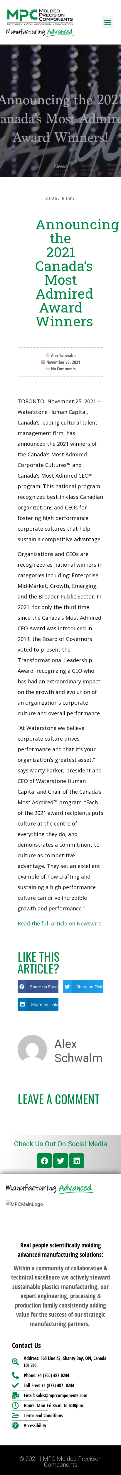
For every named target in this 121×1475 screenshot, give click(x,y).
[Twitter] (60, 1160)
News (68, 198)
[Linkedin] (76, 1160)
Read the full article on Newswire (59, 923)
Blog (52, 198)
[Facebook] (44, 1160)
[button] (107, 22)
